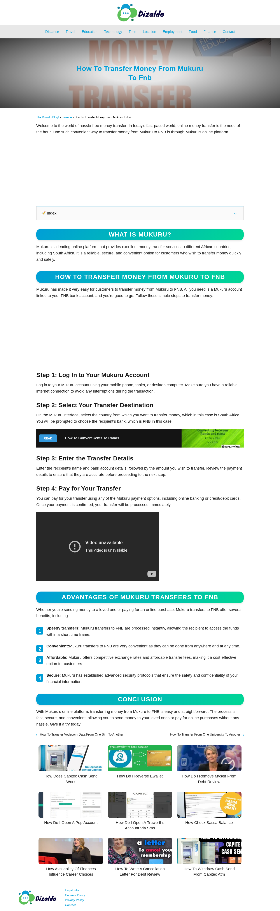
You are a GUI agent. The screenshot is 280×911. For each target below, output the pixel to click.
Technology (113, 32)
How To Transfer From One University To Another (205, 734)
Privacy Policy (74, 900)
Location (149, 32)
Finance (209, 32)
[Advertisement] (140, 170)
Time (132, 32)
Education (90, 32)
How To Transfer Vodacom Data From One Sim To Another (81, 734)
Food (193, 32)
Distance (52, 32)
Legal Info (72, 890)
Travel (70, 32)
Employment (172, 32)
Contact (229, 32)
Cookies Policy (75, 895)
